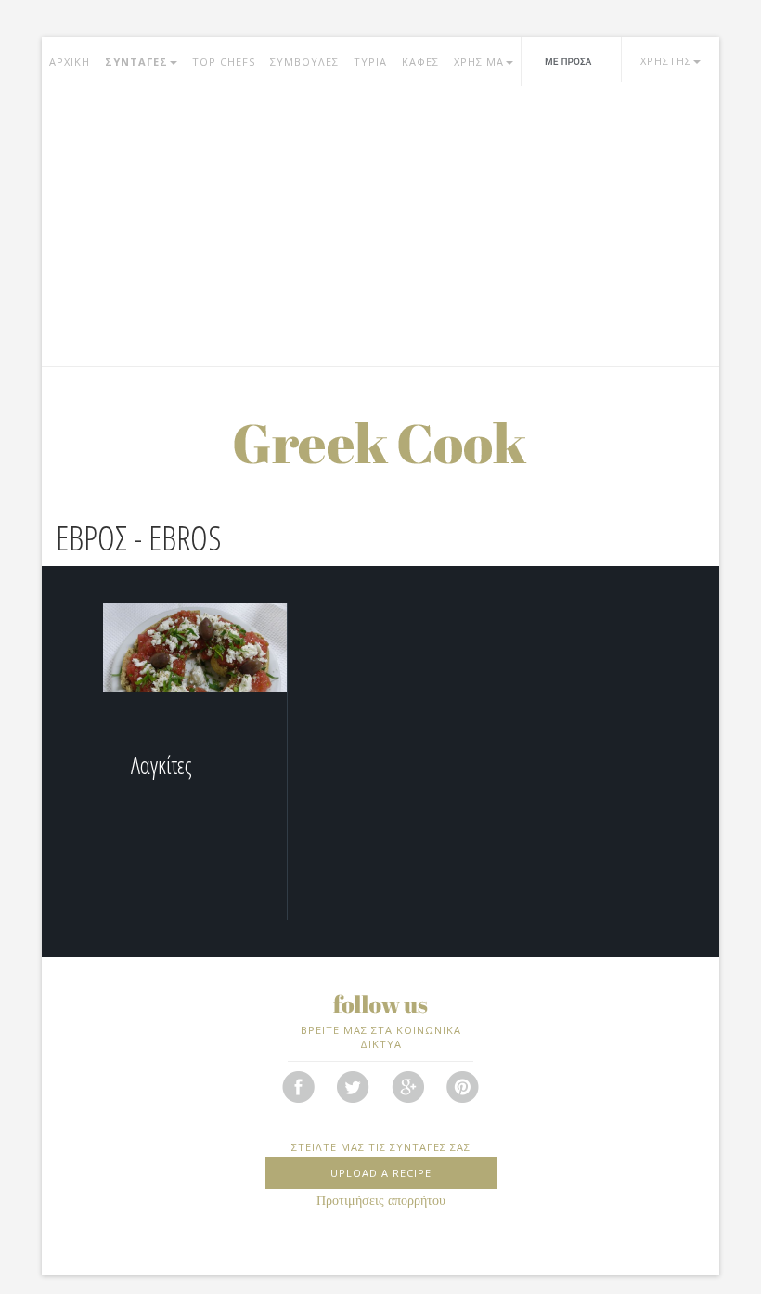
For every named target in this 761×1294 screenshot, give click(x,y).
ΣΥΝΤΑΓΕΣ (136, 62)
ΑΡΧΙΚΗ (69, 62)
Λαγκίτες (161, 765)
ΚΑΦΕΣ (420, 62)
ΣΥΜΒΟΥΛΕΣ (304, 62)
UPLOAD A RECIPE (381, 1173)
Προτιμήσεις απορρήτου (380, 1201)
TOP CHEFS (223, 62)
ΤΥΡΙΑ (370, 62)
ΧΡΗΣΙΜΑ (479, 62)
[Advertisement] (380, 226)
